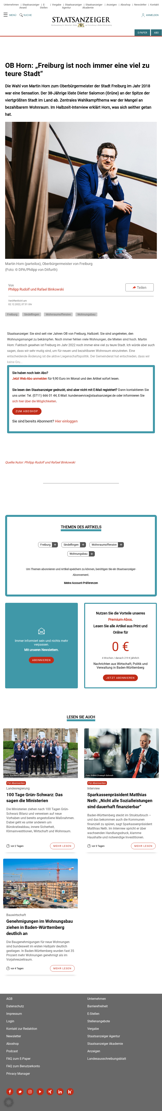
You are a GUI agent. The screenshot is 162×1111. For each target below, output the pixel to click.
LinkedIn (60, 1091)
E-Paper (142, 32)
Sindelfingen (71, 544)
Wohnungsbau (79, 554)
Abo (156, 32)
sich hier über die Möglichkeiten (34, 401)
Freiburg (45, 544)
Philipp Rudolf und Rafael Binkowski (36, 289)
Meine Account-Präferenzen (81, 582)
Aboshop (125, 4)
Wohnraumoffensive (104, 544)
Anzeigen (111, 4)
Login (10, 1021)
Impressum (14, 1014)
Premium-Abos (120, 619)
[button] (8, 1102)
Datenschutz (15, 1006)
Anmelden (152, 15)
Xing (50, 1091)
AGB (9, 999)
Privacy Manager (18, 1074)
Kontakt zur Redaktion (21, 1029)
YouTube (40, 1091)
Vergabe (56, 4)
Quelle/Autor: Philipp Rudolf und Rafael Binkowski (40, 462)
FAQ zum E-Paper (18, 1059)
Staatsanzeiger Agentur (103, 1036)
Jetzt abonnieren (120, 677)
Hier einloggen (66, 421)
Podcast (12, 1051)
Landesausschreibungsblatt (106, 1059)
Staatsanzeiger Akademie (92, 6)
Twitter (20, 1091)
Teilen (141, 287)
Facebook (10, 1091)
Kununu (70, 1091)
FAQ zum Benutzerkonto (23, 1066)
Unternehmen (11, 4)
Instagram (30, 1091)
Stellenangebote (98, 1021)
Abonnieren (41, 660)
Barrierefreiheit (97, 1006)
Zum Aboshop (27, 411)
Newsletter (140, 4)
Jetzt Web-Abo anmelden (29, 378)
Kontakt (154, 4)
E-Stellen (44, 6)
